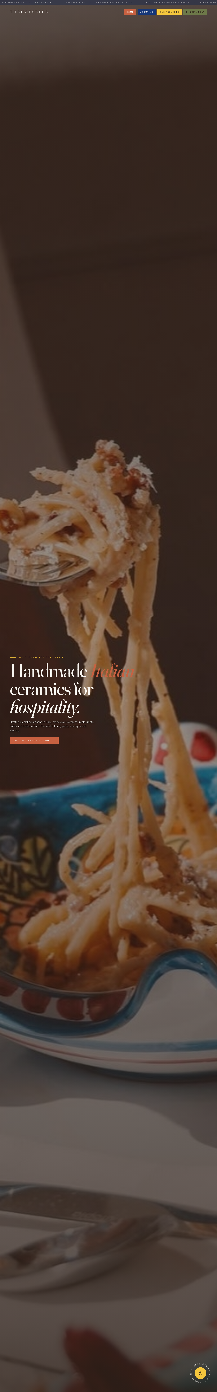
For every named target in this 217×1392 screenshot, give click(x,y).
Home (130, 12)
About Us (146, 12)
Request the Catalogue (34, 740)
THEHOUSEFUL (29, 12)
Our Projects (169, 12)
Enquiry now (195, 12)
